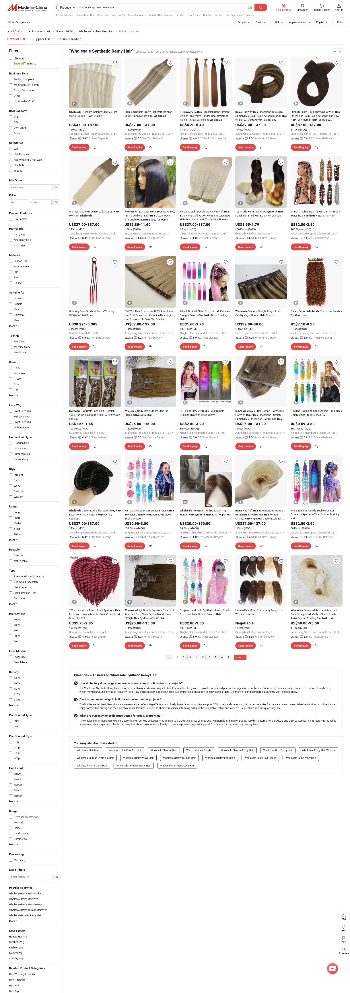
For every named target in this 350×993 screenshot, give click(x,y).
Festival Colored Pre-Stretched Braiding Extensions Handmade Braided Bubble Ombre (149, 514)
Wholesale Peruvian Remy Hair (133, 765)
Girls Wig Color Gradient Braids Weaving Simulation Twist (91, 313)
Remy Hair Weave (137, 15)
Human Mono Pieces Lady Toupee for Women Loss (259, 612)
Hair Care (180, 15)
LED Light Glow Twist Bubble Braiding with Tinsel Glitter (202, 413)
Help (277, 22)
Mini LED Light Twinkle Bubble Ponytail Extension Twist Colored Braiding (315, 514)
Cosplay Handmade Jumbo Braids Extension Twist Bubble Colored (205, 612)
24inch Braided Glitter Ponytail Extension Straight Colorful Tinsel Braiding (205, 315)
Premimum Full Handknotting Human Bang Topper (205, 512)
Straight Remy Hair (85, 15)
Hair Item (218, 15)
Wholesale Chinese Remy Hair (237, 750)
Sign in (339, 9)
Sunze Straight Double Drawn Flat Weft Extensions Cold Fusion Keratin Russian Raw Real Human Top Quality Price (205, 215)
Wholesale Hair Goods (198, 750)
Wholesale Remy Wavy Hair (300, 758)
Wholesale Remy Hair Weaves (318, 750)
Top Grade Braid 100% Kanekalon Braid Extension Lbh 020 (259, 213)
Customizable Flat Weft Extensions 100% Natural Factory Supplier (95, 514)
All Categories (20, 22)
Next (239, 657)
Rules (340, 22)
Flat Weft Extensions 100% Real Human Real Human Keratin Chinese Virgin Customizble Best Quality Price (259, 515)
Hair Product (194, 15)
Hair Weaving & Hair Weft (23, 974)
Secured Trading (69, 39)
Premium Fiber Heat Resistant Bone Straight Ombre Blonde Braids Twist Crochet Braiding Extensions (314, 614)
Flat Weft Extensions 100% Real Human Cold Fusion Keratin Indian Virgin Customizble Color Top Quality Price (149, 315)
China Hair (102, 15)
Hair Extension (17, 980)
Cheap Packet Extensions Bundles (316, 313)
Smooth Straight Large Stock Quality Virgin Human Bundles (258, 313)
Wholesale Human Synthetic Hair (95, 758)
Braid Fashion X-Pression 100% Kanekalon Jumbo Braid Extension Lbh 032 (94, 415)
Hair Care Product (235, 15)
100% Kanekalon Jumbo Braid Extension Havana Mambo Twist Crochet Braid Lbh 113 (95, 614)
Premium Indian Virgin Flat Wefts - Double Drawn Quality (93, 114)
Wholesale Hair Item (88, 750)
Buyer (259, 22)
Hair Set (207, 15)
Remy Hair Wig (118, 15)
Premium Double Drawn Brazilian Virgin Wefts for (94, 213)
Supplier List (41, 39)
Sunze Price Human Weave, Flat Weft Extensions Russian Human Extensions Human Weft (259, 415)
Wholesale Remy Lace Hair (220, 758)
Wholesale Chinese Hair (164, 750)
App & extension (298, 22)
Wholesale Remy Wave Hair (138, 758)
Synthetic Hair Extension (161, 15)
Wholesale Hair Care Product (125, 750)
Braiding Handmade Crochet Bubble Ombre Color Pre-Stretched (316, 413)
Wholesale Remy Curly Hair (92, 765)
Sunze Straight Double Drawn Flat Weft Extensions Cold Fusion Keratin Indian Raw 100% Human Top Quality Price (315, 116)
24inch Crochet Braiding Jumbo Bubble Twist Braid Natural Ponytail (315, 213)
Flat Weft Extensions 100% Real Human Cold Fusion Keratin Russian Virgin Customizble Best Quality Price (261, 116)
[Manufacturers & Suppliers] (27, 7)
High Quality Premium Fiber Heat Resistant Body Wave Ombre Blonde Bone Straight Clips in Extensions (149, 614)
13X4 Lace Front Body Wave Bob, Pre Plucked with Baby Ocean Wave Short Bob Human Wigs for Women (150, 215)
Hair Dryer (14, 991)
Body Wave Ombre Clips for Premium (146, 413)
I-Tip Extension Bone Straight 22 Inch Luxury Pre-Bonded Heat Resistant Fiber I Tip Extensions (205, 115)
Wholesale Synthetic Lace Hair (177, 765)
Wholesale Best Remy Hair (278, 750)
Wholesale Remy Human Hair (179, 758)
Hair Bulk (14, 985)
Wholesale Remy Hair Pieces (260, 758)
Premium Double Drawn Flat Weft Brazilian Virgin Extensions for (148, 113)
